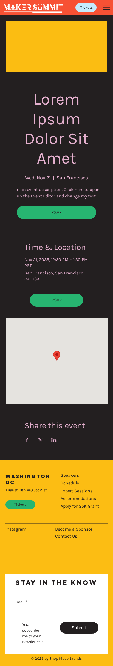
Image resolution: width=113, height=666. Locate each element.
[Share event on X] (40, 440)
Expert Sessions (76, 490)
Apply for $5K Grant (80, 506)
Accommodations (78, 498)
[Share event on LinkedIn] (53, 440)
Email (21, 602)
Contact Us (66, 536)
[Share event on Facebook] (27, 440)
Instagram (15, 529)
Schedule (70, 483)
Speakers (70, 475)
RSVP (56, 212)
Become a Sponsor (73, 529)
